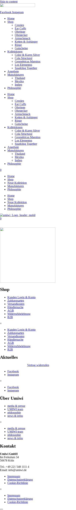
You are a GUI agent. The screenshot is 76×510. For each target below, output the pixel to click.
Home (11, 18)
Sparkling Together (26, 68)
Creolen (19, 25)
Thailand (20, 78)
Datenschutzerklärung (20, 479)
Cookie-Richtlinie (17, 482)
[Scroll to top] (1, 509)
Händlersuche (15, 307)
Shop (10, 21)
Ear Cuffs (20, 28)
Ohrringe (20, 31)
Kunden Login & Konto (21, 297)
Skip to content (9, 1)
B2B (10, 317)
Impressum (13, 476)
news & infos (15, 415)
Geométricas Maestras (27, 61)
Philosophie (14, 88)
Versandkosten (15, 303)
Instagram (13, 374)
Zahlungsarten (15, 300)
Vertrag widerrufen (38, 365)
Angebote (13, 71)
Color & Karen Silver (27, 54)
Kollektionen (15, 51)
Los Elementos (23, 64)
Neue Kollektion (17, 182)
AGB (10, 310)
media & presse (16, 405)
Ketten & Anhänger (26, 41)
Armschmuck (22, 38)
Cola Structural (23, 58)
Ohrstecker (21, 35)
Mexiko (19, 81)
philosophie (14, 412)
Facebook (13, 371)
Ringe (18, 44)
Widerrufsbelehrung (18, 313)
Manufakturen (15, 74)
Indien (18, 84)
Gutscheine (21, 48)
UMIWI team (15, 409)
